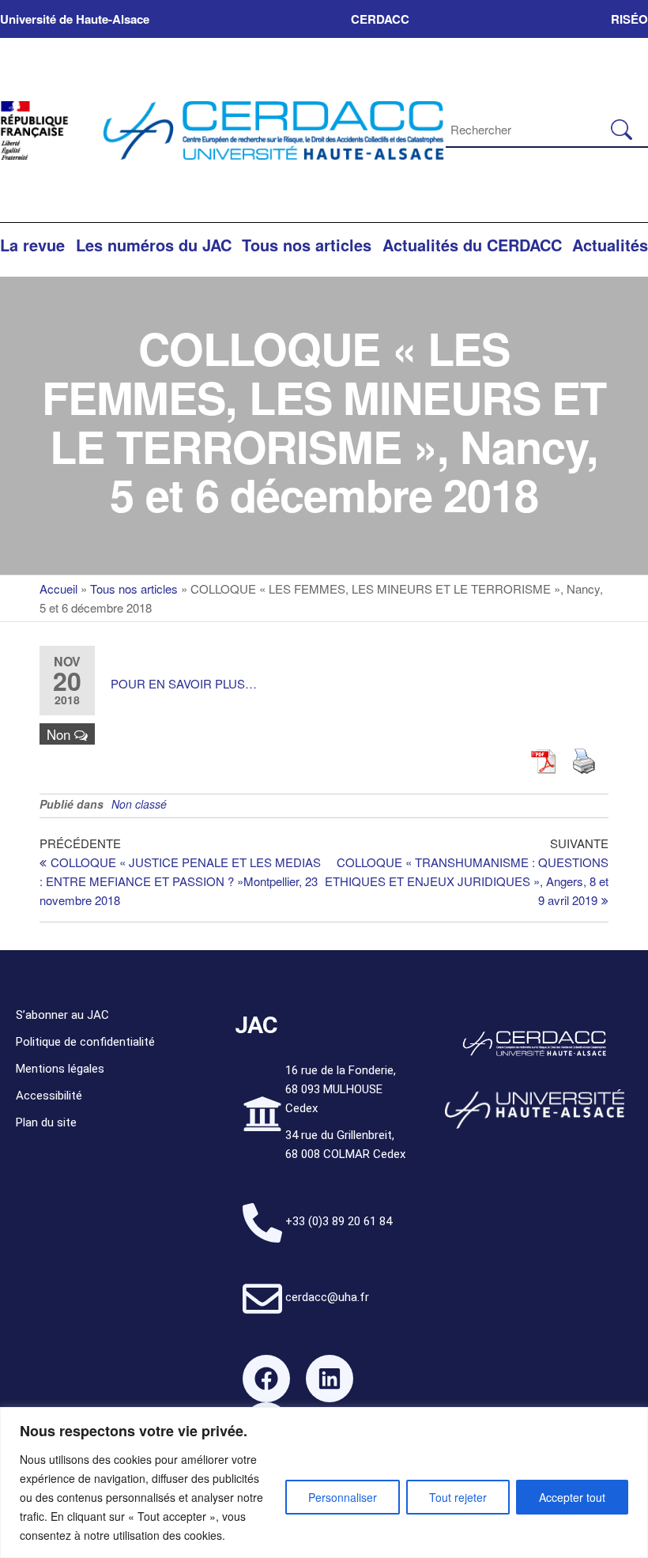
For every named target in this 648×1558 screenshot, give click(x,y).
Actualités (610, 244)
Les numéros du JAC (154, 244)
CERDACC (380, 19)
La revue (32, 244)
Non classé (139, 804)
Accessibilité (49, 1095)
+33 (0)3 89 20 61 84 (338, 1221)
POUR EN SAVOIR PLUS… (184, 683)
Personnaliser (342, 1497)
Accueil (58, 588)
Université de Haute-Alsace (74, 19)
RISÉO (629, 19)
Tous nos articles (306, 244)
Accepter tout (572, 1497)
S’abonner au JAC (62, 1015)
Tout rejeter (458, 1497)
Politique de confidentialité (85, 1042)
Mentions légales (60, 1069)
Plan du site (46, 1122)
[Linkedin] (329, 1378)
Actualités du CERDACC (472, 244)
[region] (324, 1482)
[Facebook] (266, 1378)
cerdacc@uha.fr (327, 1297)
